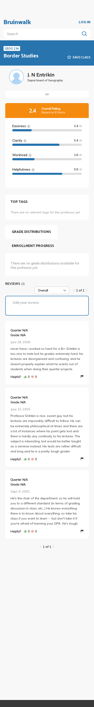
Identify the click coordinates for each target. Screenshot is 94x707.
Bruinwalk (17, 22)
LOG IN (85, 22)
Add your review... (26, 302)
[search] (42, 34)
